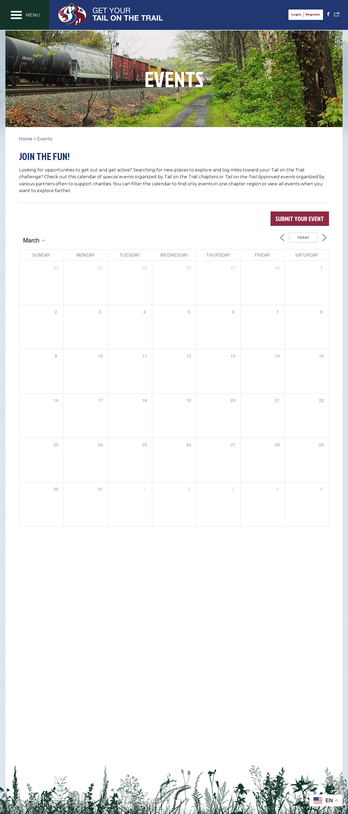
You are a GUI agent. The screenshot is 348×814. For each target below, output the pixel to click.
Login (296, 14)
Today (303, 237)
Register (313, 14)
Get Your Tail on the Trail (111, 14)
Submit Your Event (299, 218)
